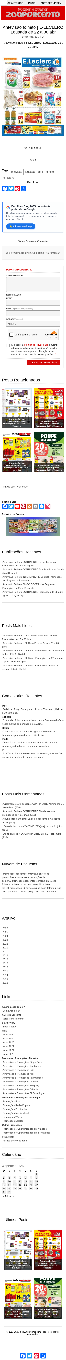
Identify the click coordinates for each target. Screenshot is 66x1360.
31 (9, 1192)
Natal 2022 (8, 1046)
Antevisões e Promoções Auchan (20, 1081)
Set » (11, 1196)
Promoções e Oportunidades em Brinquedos (26, 1132)
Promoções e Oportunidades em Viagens (25, 1128)
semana (40, 880)
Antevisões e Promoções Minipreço (21, 1085)
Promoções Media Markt (16, 1113)
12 (20, 1181)
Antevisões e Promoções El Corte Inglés (24, 1093)
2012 (5, 982)
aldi (43, 891)
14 (31, 1181)
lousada (30, 171)
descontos (21, 873)
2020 (5, 951)
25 (14, 1188)
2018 (5, 959)
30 (4, 1192)
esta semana (22, 877)
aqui (38, 147)
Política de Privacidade (15, 1140)
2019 (5, 955)
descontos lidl (34, 884)
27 (25, 1188)
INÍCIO (32, 3)
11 (14, 1181)
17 (9, 1185)
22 (36, 1185)
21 (31, 1185)
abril (40, 171)
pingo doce (34, 891)
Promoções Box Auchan (15, 1109)
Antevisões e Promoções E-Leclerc (21, 1089)
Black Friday (9, 1026)
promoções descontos (23, 880)
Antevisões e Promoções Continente (22, 1066)
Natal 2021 (8, 1050)
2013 (5, 979)
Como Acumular (11, 1010)
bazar (23, 884)
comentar (22, 486)
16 (4, 1185)
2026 (5, 928)
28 (31, 1188)
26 (20, 1188)
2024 (5, 936)
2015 (5, 971)
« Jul (5, 1196)
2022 (5, 943)
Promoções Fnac (12, 1101)
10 (9, 1181)
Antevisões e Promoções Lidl (18, 1070)
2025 (5, 932)
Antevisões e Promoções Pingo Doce (22, 1062)
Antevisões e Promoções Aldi (18, 1073)
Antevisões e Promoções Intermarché (23, 1077)
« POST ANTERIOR (12, 3)
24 (9, 1188)
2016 (5, 967)
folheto (50, 171)
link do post (9, 486)
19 (20, 1185)
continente (51, 891)
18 (14, 1185)
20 (25, 1185)
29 (36, 1188)
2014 (5, 975)
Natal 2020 (8, 1054)
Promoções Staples (13, 1120)
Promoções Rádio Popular (17, 1105)
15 (36, 1181)
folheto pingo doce (36, 888)
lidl (7, 888)
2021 (5, 947)
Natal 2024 (8, 1034)
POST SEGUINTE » (51, 3)
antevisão (16, 171)
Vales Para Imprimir (13, 1018)
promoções (9, 873)
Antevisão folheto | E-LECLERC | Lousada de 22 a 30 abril (33, 29)
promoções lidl (17, 888)
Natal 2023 (8, 1042)
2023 (5, 939)
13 (25, 1181)
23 (4, 1188)
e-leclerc (8, 177)
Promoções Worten (13, 1117)
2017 (5, 963)
